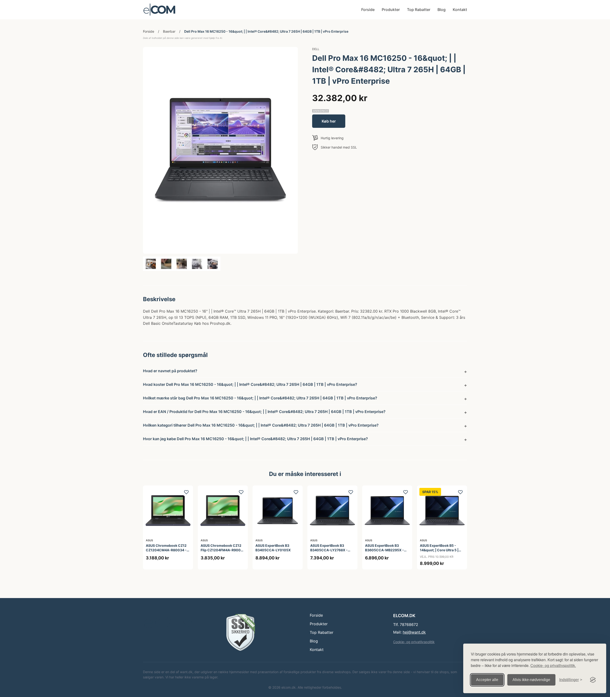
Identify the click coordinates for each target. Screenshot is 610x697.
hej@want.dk (414, 632)
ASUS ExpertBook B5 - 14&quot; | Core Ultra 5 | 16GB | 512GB (439, 549)
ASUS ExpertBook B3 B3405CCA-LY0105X (273, 547)
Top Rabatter (418, 9)
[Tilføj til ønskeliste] (186, 492)
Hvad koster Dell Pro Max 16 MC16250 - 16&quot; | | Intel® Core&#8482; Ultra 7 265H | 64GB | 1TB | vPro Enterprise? (250, 384)
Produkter (391, 9)
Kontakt (460, 9)
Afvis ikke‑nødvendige (531, 680)
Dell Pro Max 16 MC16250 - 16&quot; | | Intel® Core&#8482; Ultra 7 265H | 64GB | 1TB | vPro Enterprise (266, 31)
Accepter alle (487, 680)
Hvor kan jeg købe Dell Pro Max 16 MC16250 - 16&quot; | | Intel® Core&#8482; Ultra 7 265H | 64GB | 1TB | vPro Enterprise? (255, 438)
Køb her (329, 121)
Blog (441, 9)
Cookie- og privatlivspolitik (414, 642)
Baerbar (169, 31)
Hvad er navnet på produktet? (170, 370)
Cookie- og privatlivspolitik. (553, 665)
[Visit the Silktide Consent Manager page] (593, 680)
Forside (368, 9)
